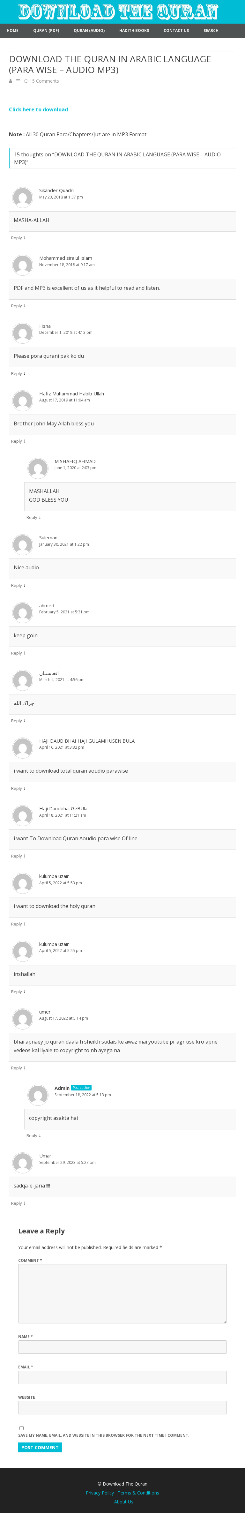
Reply (16, 238)
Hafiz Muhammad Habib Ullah (71, 393)
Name (25, 1336)
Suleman (48, 537)
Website (26, 1397)
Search (211, 30)
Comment (30, 1260)
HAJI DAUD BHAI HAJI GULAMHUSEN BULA (87, 741)
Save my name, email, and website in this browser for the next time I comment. (103, 1435)
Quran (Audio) (89, 30)
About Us (123, 1502)
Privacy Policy (102, 1493)
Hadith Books (134, 30)
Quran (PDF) (46, 30)
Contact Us (176, 30)
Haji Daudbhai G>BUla (63, 808)
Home (13, 30)
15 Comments (44, 81)
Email (25, 1367)
